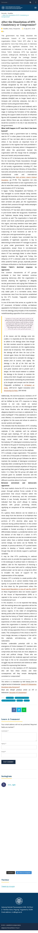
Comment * (4, 731)
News (10, 28)
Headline (10, 13)
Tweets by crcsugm (8, 886)
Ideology (19, 700)
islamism (27, 700)
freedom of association (21, 697)
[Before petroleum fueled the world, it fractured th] (19, 839)
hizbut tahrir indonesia (8, 700)
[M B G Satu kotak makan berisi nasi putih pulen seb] (19, 860)
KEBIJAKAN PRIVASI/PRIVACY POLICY (10, 928)
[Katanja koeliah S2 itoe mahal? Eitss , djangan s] (19, 819)
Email (3, 751)
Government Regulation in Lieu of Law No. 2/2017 (19, 589)
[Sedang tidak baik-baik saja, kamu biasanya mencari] (19, 799)
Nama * (3, 744)
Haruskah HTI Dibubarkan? (18, 693)
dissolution (10, 697)
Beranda (3, 13)
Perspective (16, 28)
